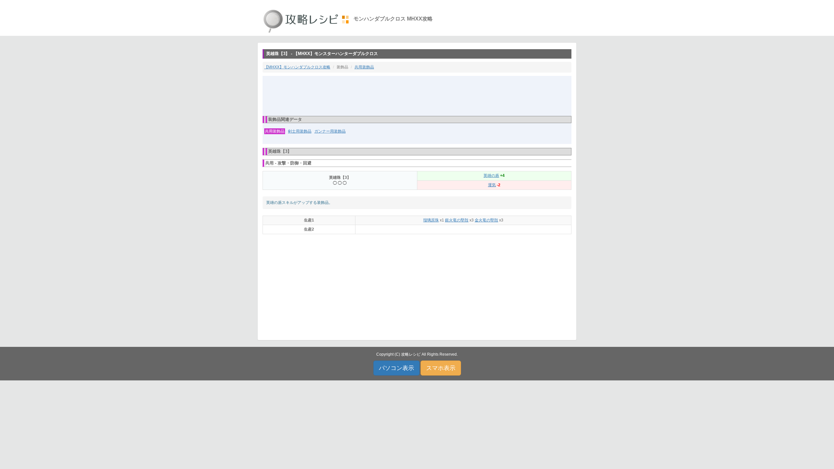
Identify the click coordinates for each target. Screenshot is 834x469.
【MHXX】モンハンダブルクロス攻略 (297, 67)
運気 (492, 185)
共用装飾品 (364, 67)
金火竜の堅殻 (486, 220)
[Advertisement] (417, 95)
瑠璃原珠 (431, 220)
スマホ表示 (440, 368)
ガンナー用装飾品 (330, 131)
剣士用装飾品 (299, 131)
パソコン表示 (396, 368)
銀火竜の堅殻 (456, 220)
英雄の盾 (491, 175)
